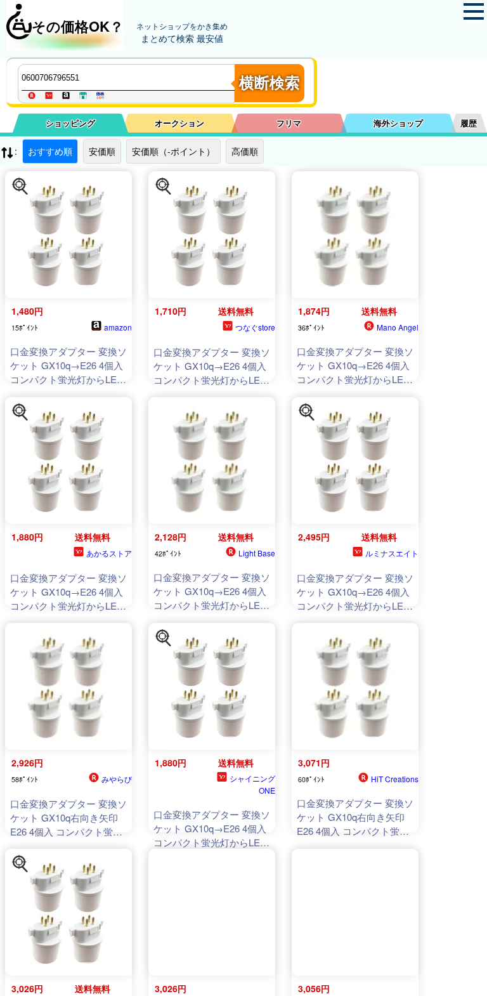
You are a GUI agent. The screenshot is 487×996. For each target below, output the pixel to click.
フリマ (288, 123)
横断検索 (269, 82)
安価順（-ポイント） (173, 151)
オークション (179, 123)
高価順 (244, 151)
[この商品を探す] (20, 186)
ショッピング (70, 123)
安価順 (102, 151)
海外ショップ (398, 123)
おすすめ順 (50, 151)
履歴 (468, 123)
